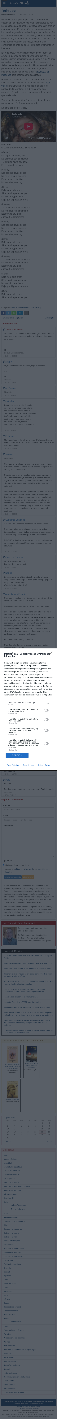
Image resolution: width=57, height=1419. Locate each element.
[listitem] (28, 704)
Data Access (28, 765)
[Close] (51, 654)
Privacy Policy (44, 765)
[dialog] (28, 709)
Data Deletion (13, 765)
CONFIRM (17, 755)
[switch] (46, 710)
